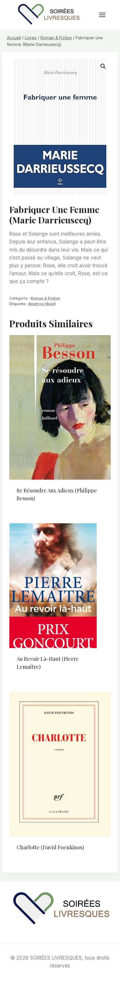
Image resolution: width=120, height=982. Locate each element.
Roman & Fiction (45, 298)
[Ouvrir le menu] (105, 14)
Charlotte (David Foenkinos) (50, 847)
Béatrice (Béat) (42, 304)
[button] (103, 66)
